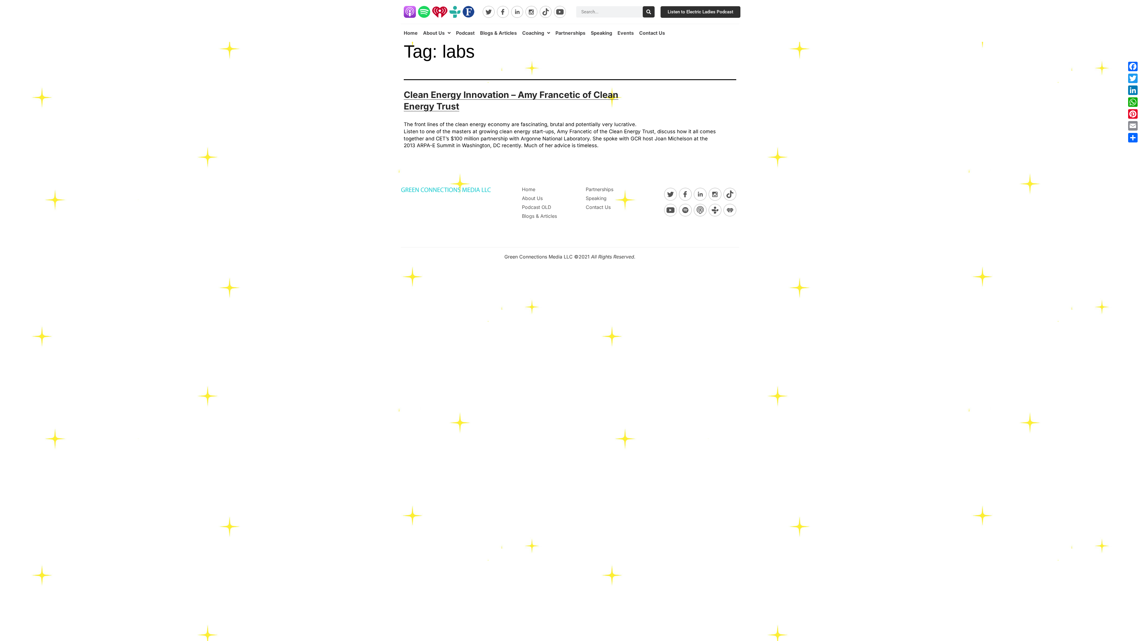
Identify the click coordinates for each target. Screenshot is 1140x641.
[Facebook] (1133, 66)
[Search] (649, 12)
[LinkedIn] (1133, 90)
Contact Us (652, 33)
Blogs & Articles (498, 33)
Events (626, 33)
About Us (434, 33)
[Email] (1133, 126)
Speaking (601, 33)
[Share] (1133, 138)
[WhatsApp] (1133, 102)
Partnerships (570, 33)
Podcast (465, 33)
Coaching (533, 33)
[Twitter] (1133, 78)
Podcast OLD (536, 207)
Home (411, 33)
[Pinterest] (1133, 114)
